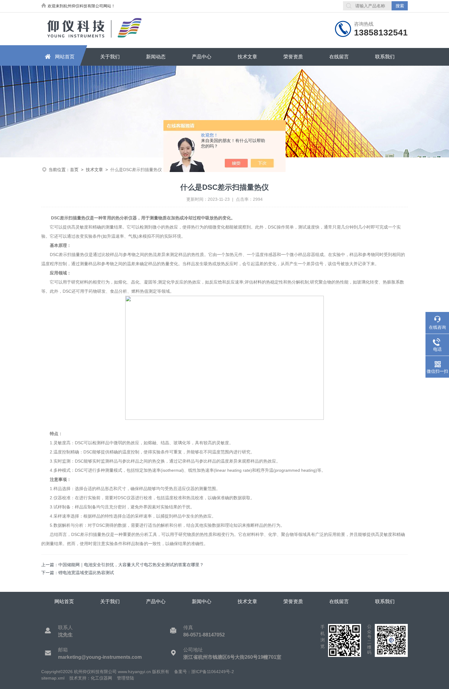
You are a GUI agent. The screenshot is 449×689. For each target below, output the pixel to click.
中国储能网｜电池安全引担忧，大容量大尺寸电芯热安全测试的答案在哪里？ (131, 564)
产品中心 (201, 56)
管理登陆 (125, 678)
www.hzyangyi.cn (134, 671)
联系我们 (385, 56)
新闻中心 (201, 601)
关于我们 (110, 56)
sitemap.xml (52, 678)
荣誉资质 (293, 56)
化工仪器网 (101, 678)
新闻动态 (156, 56)
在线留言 (339, 56)
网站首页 (65, 56)
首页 (74, 169)
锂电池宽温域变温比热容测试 (86, 572)
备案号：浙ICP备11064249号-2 (204, 671)
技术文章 (247, 56)
